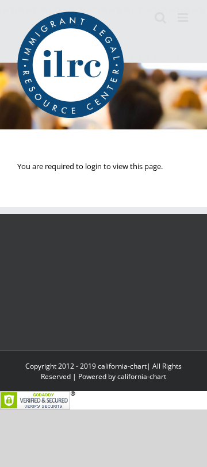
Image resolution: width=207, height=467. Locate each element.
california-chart (141, 376)
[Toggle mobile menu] (184, 18)
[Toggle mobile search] (160, 18)
